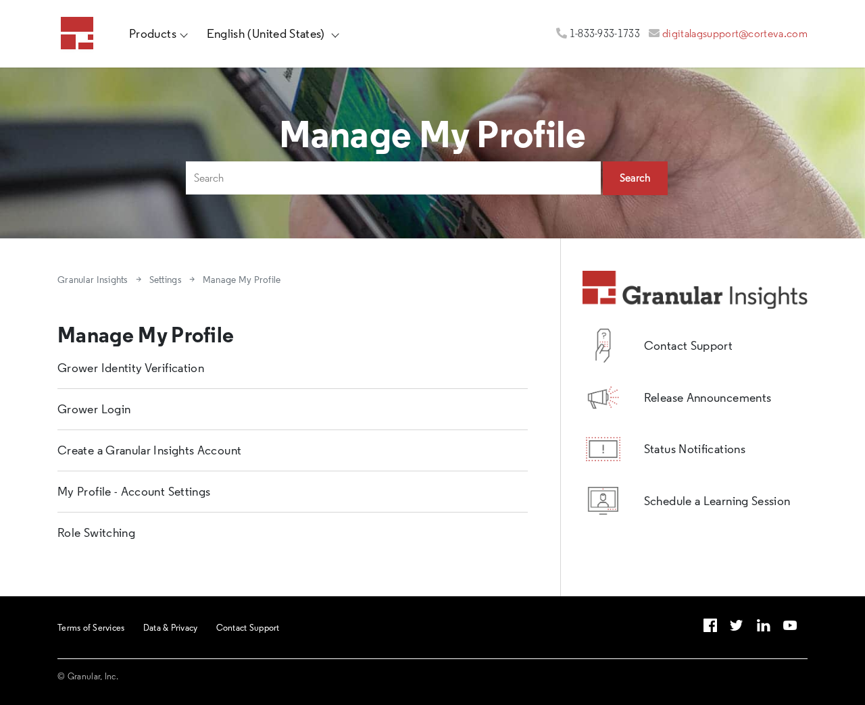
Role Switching (96, 532)
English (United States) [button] (267, 33)
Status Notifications (694, 449)
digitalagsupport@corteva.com (735, 33)
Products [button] (152, 33)
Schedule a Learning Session (717, 501)
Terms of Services (90, 627)
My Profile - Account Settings (133, 491)
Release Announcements (708, 397)
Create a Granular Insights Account (149, 450)
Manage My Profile (242, 280)
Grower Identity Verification (130, 368)
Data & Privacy (170, 627)
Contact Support (688, 345)
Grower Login (93, 409)
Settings (165, 280)
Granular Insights (92, 280)
